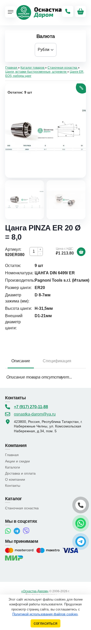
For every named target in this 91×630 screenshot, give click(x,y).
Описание (20, 361)
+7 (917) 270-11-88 (31, 407)
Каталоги (12, 467)
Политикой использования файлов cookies (45, 614)
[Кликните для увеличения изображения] (45, 130)
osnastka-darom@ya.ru (35, 414)
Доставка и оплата (20, 473)
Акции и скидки (17, 461)
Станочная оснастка (22, 508)
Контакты (12, 485)
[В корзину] (81, 252)
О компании (15, 479)
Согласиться (45, 623)
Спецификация (57, 361)
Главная (12, 455)
